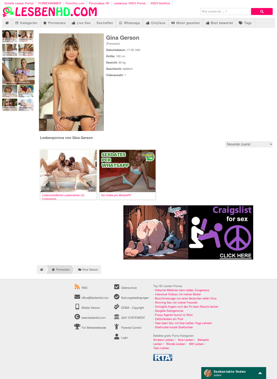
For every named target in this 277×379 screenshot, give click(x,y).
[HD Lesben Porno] (49, 16)
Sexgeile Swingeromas (169, 311)
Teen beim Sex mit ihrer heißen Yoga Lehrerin (183, 323)
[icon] (7, 23)
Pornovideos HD (99, 3)
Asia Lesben (185, 340)
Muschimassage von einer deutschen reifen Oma (185, 298)
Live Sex (83, 22)
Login (124, 337)
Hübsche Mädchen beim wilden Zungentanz (182, 290)
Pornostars (56, 22)
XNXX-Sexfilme (160, 3)
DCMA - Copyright (132, 307)
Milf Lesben (196, 344)
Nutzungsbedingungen (134, 298)
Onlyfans (158, 22)
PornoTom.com (75, 3)
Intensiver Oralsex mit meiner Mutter (178, 294)
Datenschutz (128, 288)
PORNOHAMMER (49, 3)
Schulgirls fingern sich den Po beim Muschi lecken (186, 306)
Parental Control (130, 327)
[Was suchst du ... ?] (262, 11)
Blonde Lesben (175, 344)
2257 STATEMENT (132, 317)
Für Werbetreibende (93, 327)
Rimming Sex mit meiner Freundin (176, 302)
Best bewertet (221, 22)
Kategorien (28, 22)
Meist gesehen (187, 22)
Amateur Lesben (163, 340)
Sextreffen (105, 22)
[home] (41, 269)
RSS (84, 288)
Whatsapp (131, 22)
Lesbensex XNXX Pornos (130, 3)
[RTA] (162, 360)
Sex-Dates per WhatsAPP (116, 195)
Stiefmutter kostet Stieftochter (174, 327)
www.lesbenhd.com (94, 317)
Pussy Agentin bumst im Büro (174, 315)
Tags (247, 22)
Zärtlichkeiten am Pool (169, 319)
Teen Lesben (161, 348)
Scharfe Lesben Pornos (19, 3)
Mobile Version (90, 307)
